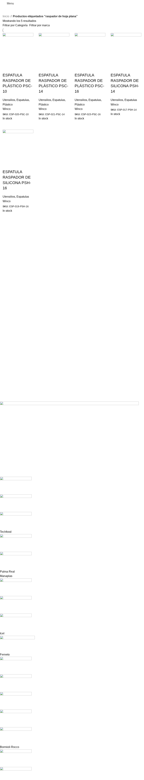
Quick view (7, 68)
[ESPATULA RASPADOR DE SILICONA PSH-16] (18, 144)
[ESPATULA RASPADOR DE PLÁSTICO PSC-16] (90, 48)
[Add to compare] (16, 68)
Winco (7, 108)
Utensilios (9, 99)
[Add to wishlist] (26, 68)
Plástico (8, 104)
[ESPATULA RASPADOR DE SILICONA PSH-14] (126, 48)
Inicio (6, 16)
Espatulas (23, 99)
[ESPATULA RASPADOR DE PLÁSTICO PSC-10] (18, 48)
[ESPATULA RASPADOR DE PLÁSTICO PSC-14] (54, 48)
